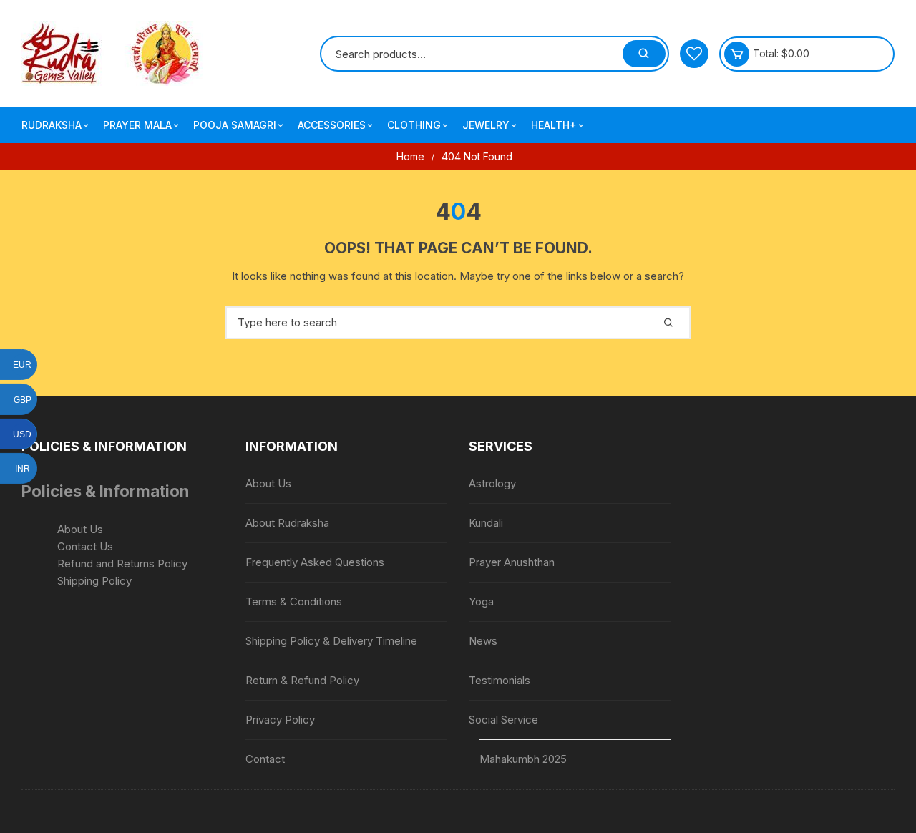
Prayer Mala (137, 125)
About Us (80, 529)
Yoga (481, 601)
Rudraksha (51, 125)
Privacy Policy (280, 719)
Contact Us (85, 546)
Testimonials (499, 680)
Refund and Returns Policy (122, 563)
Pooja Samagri (234, 125)
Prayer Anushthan (512, 562)
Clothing (414, 125)
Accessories (332, 125)
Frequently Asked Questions (314, 562)
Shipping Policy (94, 581)
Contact (265, 759)
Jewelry (486, 125)
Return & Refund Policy (302, 680)
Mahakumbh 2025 (523, 759)
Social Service (503, 719)
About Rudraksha (287, 523)
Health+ (554, 125)
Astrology (492, 483)
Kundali (486, 523)
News (483, 641)
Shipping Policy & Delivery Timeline (331, 641)
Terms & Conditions (293, 601)
